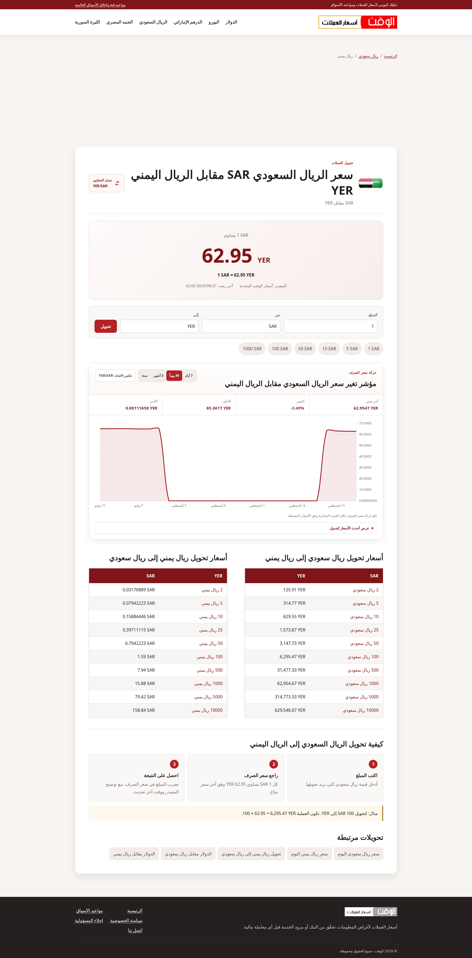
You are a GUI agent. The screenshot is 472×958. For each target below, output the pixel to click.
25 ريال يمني (211, 630)
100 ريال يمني (210, 657)
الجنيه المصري (120, 22)
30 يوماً (174, 375)
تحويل (106, 326)
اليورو (214, 22)
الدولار (231, 22)
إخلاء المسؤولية (89, 920)
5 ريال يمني (212, 603)
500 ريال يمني (210, 670)
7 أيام (189, 375)
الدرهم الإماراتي (188, 22)
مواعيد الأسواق (89, 910)
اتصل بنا (135, 930)
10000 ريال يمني (207, 710)
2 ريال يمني (212, 590)
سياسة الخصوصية (126, 920)
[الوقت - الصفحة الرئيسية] (357, 22)
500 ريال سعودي (363, 670)
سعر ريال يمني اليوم (309, 854)
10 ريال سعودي (364, 616)
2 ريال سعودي (366, 590)
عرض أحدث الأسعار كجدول (349, 528)
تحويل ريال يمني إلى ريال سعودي (251, 854)
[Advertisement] (236, 102)
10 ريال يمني (211, 616)
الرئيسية (390, 55)
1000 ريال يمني (208, 683)
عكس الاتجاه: (115, 375)
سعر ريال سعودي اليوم (358, 854)
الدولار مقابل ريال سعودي (188, 854)
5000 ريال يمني (208, 697)
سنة (145, 375)
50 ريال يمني (211, 643)
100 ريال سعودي (363, 657)
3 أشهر (158, 375)
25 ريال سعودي (364, 630)
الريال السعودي (153, 22)
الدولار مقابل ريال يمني (134, 854)
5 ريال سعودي (366, 603)
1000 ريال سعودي (362, 683)
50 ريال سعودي (364, 643)
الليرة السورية (87, 22)
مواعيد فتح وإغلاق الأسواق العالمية (100, 4)
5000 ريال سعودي (362, 697)
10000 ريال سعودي (361, 710)
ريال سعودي (368, 55)
